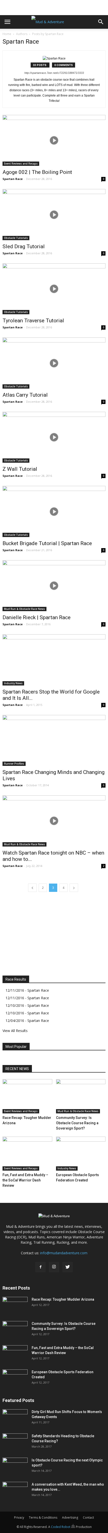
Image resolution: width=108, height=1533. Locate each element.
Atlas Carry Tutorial (25, 395)
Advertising (70, 1517)
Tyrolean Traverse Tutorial (33, 321)
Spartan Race (13, 179)
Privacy (19, 1517)
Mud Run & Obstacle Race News (24, 609)
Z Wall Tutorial (20, 469)
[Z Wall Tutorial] (54, 437)
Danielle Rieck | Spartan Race (37, 617)
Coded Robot (61, 1527)
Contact (88, 1517)
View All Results (15, 1030)
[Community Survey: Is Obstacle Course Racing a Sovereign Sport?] (81, 1096)
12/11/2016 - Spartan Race (27, 990)
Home (7, 34)
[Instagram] (54, 1267)
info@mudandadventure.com (63, 1252)
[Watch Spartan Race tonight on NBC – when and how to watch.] (54, 820)
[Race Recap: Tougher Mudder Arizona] (27, 1096)
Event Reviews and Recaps (21, 163)
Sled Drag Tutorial (24, 246)
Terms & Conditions (43, 1517)
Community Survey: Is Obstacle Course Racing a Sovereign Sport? (77, 1123)
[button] (101, 22)
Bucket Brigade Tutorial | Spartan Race (47, 543)
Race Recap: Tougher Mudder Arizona (63, 1299)
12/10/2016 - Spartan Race (27, 1005)
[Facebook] (40, 1267)
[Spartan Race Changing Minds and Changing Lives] (54, 740)
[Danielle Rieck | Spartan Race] (54, 585)
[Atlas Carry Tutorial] (54, 362)
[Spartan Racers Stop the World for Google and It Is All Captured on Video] (54, 659)
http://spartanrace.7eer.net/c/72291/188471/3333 (54, 72)
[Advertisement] (54, 6)
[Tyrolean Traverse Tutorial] (54, 288)
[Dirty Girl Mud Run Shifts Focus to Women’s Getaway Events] (15, 1418)
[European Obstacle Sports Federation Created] (81, 1154)
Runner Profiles (14, 763)
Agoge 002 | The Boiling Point (37, 172)
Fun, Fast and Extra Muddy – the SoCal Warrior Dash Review (25, 1180)
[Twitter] (68, 1267)
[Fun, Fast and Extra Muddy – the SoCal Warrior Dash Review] (27, 1154)
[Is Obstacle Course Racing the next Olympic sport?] (15, 1466)
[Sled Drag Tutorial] (54, 214)
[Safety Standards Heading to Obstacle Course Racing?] (15, 1442)
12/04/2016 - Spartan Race (27, 1020)
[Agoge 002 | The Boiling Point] (54, 140)
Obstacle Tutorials (16, 238)
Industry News (13, 683)
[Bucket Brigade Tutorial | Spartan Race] (54, 511)
